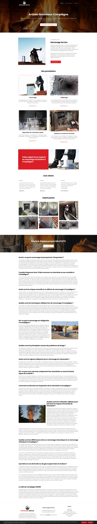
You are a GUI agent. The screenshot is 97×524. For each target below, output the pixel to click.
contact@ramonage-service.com (48, 510)
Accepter (84, 522)
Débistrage (69, 510)
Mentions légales (69, 514)
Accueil (61, 3)
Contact (76, 3)
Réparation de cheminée (69, 511)
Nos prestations (68, 3)
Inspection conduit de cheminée (69, 513)
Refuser (90, 522)
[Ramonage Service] (24, 3)
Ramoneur (69, 509)
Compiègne (21, 489)
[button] (72, 3)
